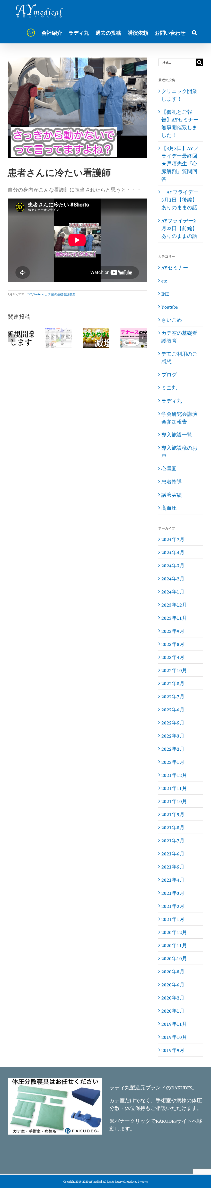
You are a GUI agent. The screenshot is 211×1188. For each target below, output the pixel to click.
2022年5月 (172, 722)
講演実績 (171, 494)
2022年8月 (172, 683)
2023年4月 (172, 657)
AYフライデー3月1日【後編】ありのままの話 (179, 199)
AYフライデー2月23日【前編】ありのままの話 (179, 228)
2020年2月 (172, 997)
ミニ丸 (169, 387)
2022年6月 (172, 709)
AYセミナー (174, 267)
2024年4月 (172, 552)
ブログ (169, 374)
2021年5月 (172, 866)
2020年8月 (172, 971)
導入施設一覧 (176, 434)
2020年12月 (174, 932)
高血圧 (169, 507)
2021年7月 (172, 840)
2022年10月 (174, 670)
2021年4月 (172, 879)
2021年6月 (172, 853)
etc (164, 280)
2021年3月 (172, 892)
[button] (194, 32)
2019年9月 (172, 1049)
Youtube (38, 294)
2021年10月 (174, 801)
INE (30, 294)
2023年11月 (174, 617)
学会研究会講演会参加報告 (179, 417)
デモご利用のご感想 (179, 357)
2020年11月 (174, 945)
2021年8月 (172, 827)
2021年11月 (174, 788)
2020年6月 (172, 984)
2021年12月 (174, 774)
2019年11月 (174, 1023)
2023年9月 (172, 630)
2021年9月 (172, 814)
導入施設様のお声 (179, 451)
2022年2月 (172, 748)
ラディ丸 (171, 400)
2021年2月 (172, 905)
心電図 (169, 468)
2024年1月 (172, 591)
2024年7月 (172, 539)
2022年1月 (172, 761)
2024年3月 (172, 565)
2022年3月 (172, 735)
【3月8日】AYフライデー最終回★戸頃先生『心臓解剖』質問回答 (179, 163)
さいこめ (171, 319)
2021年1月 (172, 919)
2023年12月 (174, 604)
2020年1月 (172, 1010)
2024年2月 (172, 578)
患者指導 (171, 481)
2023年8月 (172, 643)
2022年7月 (172, 696)
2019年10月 (174, 1036)
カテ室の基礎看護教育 (60, 294)
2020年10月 (174, 958)
